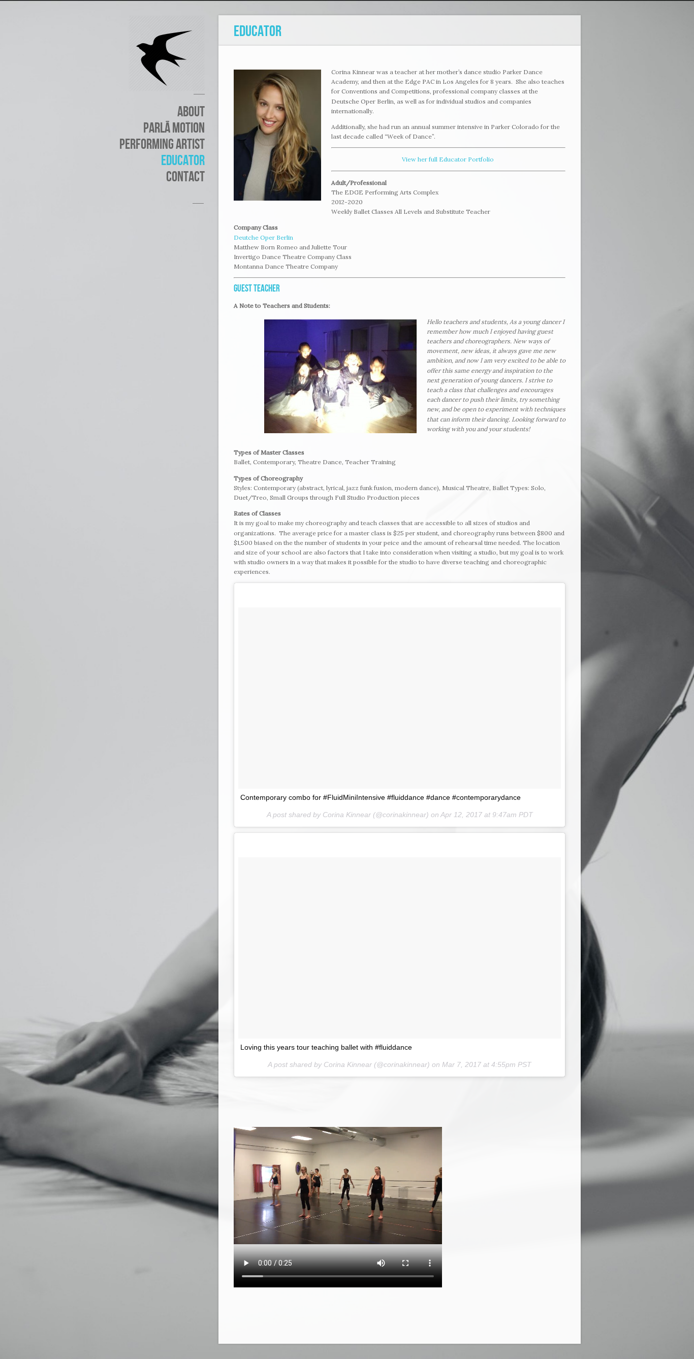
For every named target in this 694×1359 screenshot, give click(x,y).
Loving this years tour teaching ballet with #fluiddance (326, 1047)
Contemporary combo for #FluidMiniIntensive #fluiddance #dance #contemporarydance (380, 797)
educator (183, 161)
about (191, 112)
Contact (185, 177)
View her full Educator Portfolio (448, 159)
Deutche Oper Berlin (263, 237)
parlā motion (174, 128)
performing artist (162, 145)
